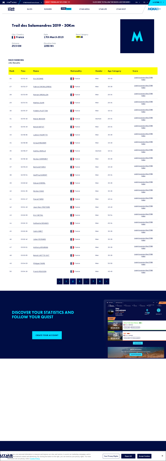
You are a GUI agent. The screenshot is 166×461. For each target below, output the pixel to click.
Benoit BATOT (38, 127)
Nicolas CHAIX (38, 191)
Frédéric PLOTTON (40, 111)
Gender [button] (99, 71)
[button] (32, 3)
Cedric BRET (38, 231)
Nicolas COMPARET (40, 159)
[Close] (162, 455)
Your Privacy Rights (111, 456)
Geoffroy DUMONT (40, 175)
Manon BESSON (39, 119)
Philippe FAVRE (39, 263)
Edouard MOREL (39, 183)
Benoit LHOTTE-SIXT (41, 255)
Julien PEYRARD (39, 239)
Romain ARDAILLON (40, 95)
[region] (83, 456)
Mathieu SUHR (38, 103)
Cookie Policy (35, 459)
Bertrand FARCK (39, 167)
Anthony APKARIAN (40, 247)
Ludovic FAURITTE (40, 135)
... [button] (86, 281)
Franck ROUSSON (39, 271)
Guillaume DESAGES (41, 223)
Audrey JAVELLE (39, 151)
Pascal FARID (38, 199)
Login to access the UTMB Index (143, 78)
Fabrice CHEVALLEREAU (42, 86)
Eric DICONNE (38, 78)
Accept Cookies (144, 456)
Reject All (128, 456)
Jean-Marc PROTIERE (41, 207)
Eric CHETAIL (38, 215)
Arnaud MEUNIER (39, 143)
